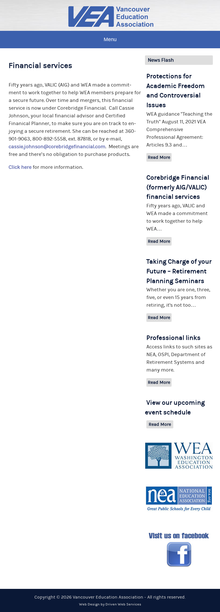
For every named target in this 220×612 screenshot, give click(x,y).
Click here (20, 167)
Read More (159, 157)
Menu (110, 39)
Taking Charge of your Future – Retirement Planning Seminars (179, 271)
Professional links (173, 338)
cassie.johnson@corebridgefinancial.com (57, 147)
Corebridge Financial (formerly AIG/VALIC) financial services (177, 187)
